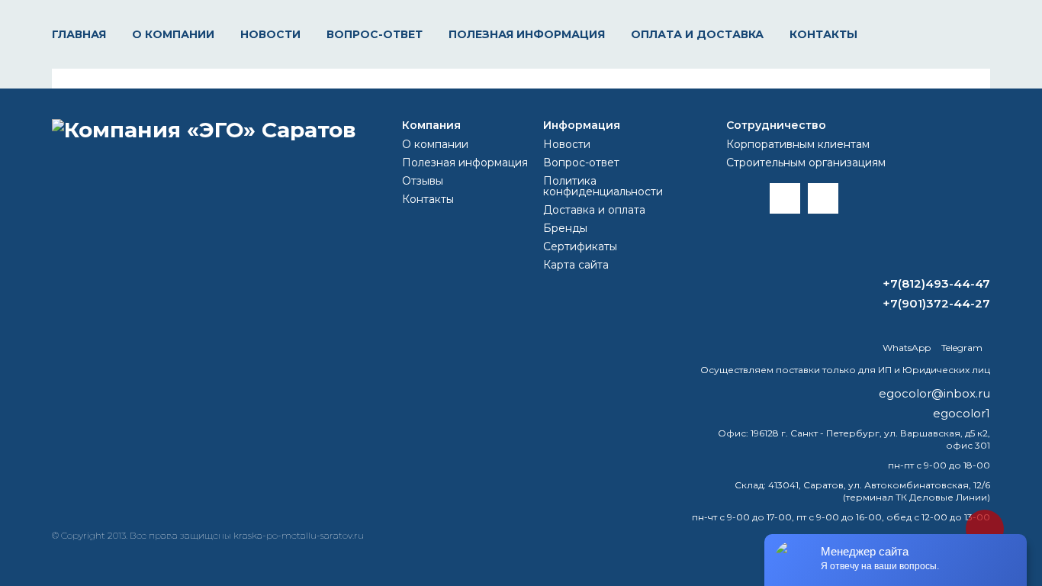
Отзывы (422, 181)
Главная (79, 34)
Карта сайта (576, 265)
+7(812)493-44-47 (936, 283)
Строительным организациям (806, 162)
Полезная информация (527, 34)
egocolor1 (961, 413)
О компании (173, 34)
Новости (270, 34)
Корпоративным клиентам (798, 144)
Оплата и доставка (697, 34)
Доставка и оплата (594, 210)
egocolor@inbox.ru (934, 393)
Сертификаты (580, 246)
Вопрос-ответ (374, 34)
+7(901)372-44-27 (936, 303)
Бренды (565, 228)
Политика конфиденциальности (603, 186)
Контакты (823, 34)
